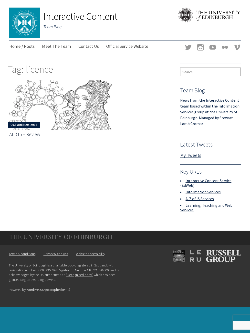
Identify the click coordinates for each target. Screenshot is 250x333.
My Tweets (190, 155)
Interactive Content (80, 16)
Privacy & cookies (55, 254)
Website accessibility (90, 254)
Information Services (203, 191)
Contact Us (88, 46)
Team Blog (52, 26)
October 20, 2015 (23, 125)
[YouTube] (212, 48)
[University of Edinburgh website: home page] (209, 21)
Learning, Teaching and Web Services (206, 207)
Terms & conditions (22, 254)
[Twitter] (188, 48)
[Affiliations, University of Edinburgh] (204, 268)
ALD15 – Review (24, 134)
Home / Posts (22, 46)
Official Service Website (127, 46)
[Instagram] (200, 48)
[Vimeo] (237, 48)
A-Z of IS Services (200, 198)
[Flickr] (225, 48)
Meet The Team (56, 46)
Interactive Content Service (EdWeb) (205, 183)
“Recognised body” (79, 275)
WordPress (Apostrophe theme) (48, 289)
